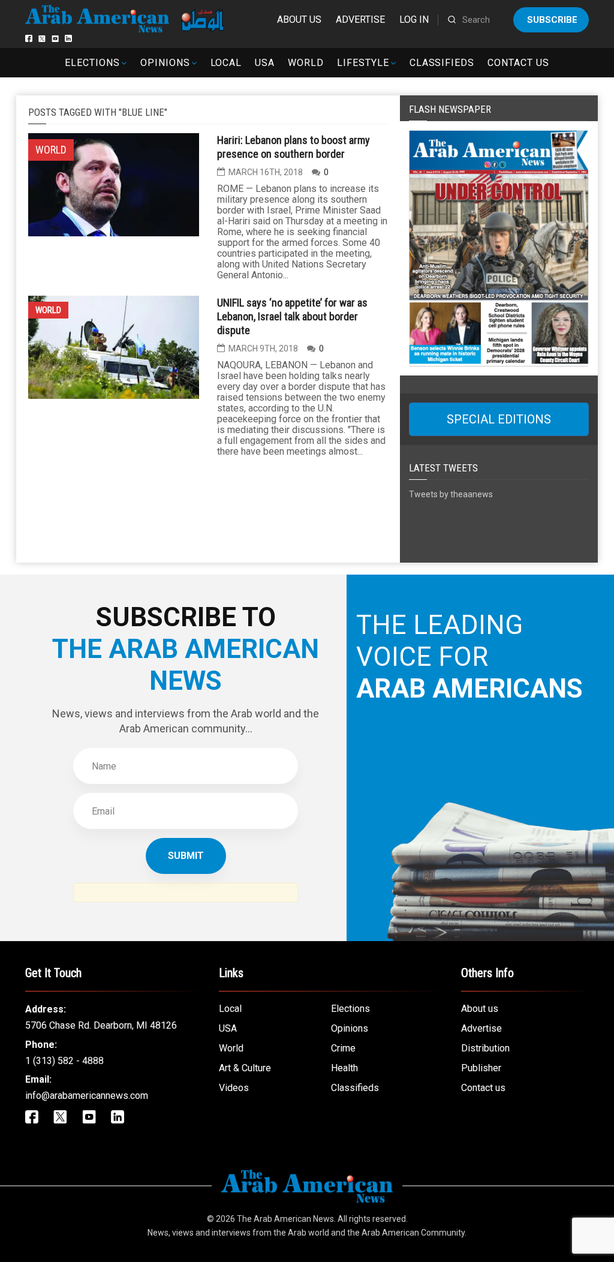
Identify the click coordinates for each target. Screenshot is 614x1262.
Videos (234, 1087)
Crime (343, 1048)
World (306, 62)
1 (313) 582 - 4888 (64, 1060)
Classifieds (442, 62)
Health (344, 1068)
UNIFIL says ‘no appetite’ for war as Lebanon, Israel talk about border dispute (292, 316)
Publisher (481, 1068)
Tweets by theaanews (451, 494)
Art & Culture (245, 1068)
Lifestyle (363, 62)
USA (265, 62)
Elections (92, 62)
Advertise (360, 19)
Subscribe (552, 19)
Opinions (165, 62)
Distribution (485, 1048)
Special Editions (499, 419)
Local (226, 62)
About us (299, 19)
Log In (414, 19)
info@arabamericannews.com (86, 1095)
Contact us (518, 62)
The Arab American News (285, 1219)
